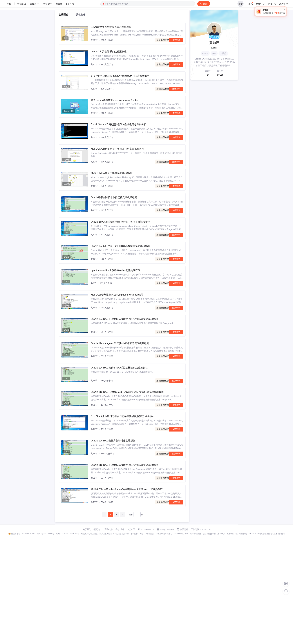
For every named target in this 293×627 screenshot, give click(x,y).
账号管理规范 (195, 534)
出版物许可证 (232, 534)
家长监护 (134, 534)
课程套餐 (80, 14)
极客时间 (69, 3)
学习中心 (272, 3)
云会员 (33, 3)
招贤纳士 (98, 529)
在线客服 (184, 529)
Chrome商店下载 (181, 534)
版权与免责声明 (209, 534)
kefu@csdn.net (167, 529)
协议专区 (131, 529)
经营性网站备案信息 (89, 534)
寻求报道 (120, 529)
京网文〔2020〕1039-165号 (67, 534)
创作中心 (260, 3)
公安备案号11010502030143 (23, 534)
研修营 (46, 3)
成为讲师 (283, 3)
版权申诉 (221, 534)
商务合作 (109, 529)
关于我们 (87, 529)
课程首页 (21, 3)
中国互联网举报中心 (164, 534)
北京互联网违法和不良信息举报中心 (114, 534)
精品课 (59, 3)
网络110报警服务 (147, 534)
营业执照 (243, 534)
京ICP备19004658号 (45, 534)
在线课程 (63, 14)
